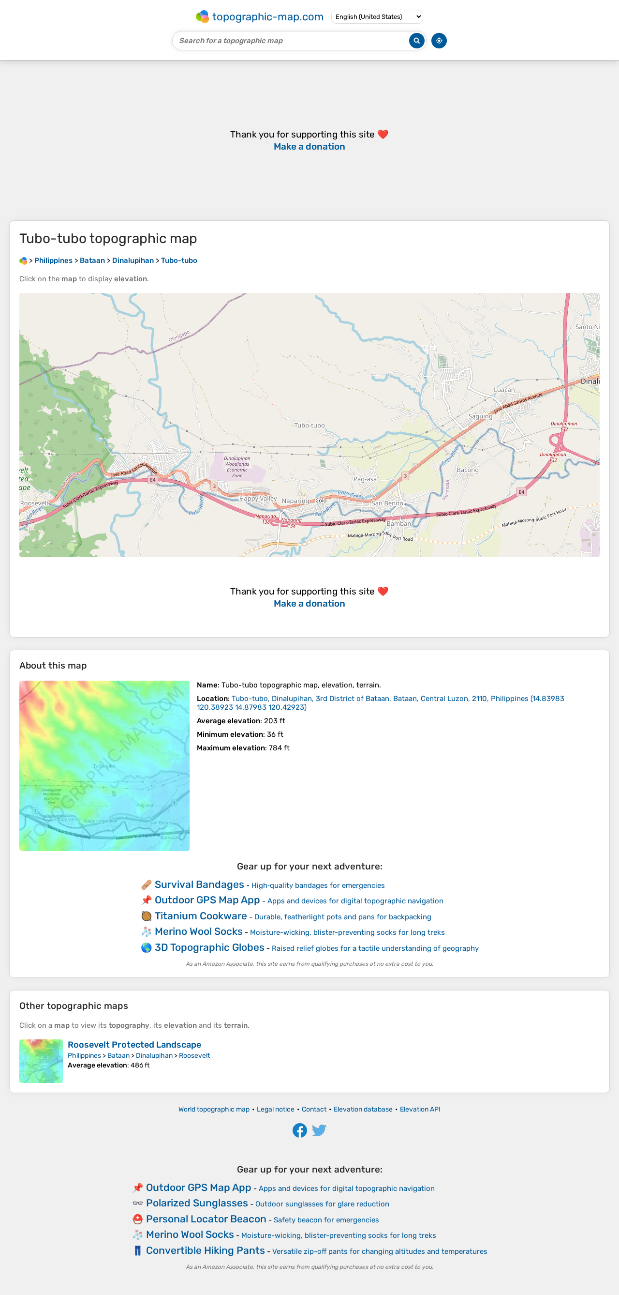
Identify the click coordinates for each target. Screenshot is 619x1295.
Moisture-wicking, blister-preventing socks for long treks (347, 932)
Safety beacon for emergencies (326, 1220)
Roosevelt (194, 1055)
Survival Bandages (199, 884)
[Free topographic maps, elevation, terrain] (23, 260)
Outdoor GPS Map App (207, 900)
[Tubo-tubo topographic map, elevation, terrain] (104, 766)
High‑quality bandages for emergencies (318, 885)
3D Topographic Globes (210, 947)
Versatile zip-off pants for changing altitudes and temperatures (379, 1251)
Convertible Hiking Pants (205, 1250)
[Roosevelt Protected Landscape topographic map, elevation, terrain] (41, 1061)
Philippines (84, 1055)
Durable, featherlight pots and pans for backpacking (342, 917)
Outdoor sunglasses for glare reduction (322, 1204)
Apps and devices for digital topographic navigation (355, 901)
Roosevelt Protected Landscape (134, 1044)
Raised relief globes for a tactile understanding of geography (375, 948)
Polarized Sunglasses (197, 1203)
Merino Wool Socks (199, 931)
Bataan (118, 1055)
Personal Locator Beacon (206, 1219)
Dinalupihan (154, 1055)
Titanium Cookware (201, 916)
